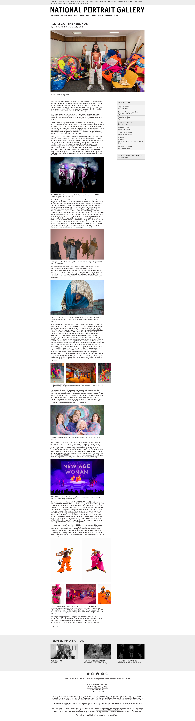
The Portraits (66, 15)
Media (77, 679)
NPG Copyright (135, 712)
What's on (55, 15)
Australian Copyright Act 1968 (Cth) (108, 710)
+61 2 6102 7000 (99, 690)
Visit (75, 15)
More (116, 15)
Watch (100, 15)
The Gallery (84, 15)
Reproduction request (96, 712)
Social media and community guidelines (118, 679)
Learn (93, 15)
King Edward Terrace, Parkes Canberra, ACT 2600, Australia (97, 687)
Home (66, 679)
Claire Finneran (62, 26)
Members (108, 15)
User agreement (99, 679)
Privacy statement (86, 679)
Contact (71, 679)
